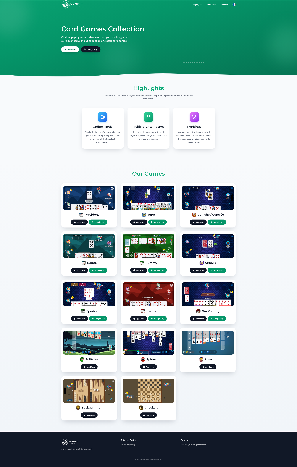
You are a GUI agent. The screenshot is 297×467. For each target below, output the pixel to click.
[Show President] (182, 62)
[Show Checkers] (204, 62)
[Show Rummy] (190, 62)
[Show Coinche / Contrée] (185, 62)
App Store (72, 49)
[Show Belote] (187, 62)
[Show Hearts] (195, 62)
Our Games (211, 4)
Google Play (92, 49)
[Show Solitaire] (198, 62)
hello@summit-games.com (194, 444)
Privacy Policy (129, 444)
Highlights (197, 4)
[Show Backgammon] (202, 62)
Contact (224, 4)
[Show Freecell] (200, 62)
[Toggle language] (234, 4)
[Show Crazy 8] (193, 62)
